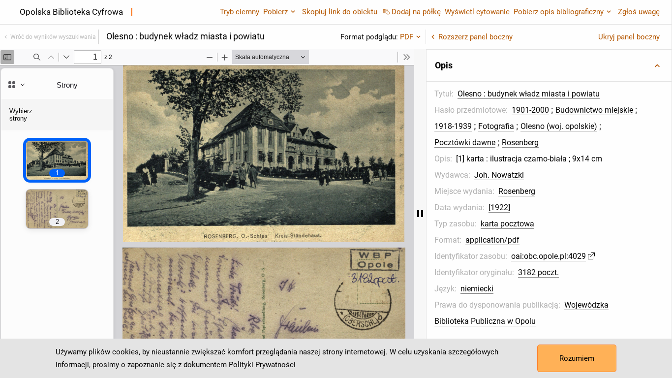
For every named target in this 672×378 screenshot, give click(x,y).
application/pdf (492, 240)
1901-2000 (530, 110)
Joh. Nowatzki (499, 175)
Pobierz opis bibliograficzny (559, 11)
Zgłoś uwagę (639, 11)
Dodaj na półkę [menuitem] (416, 11)
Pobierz (275, 11)
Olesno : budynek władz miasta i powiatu (529, 93)
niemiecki (476, 288)
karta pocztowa (507, 223)
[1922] (499, 207)
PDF (406, 36)
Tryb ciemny (239, 11)
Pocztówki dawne (464, 142)
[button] (549, 65)
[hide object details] (420, 213)
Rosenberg (520, 142)
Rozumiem (576, 358)
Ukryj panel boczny (629, 36)
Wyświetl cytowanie (477, 11)
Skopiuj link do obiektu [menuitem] (339, 11)
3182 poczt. (538, 272)
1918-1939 (453, 126)
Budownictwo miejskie (594, 110)
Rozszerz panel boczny (475, 36)
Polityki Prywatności (262, 364)
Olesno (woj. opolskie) (558, 126)
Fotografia (496, 126)
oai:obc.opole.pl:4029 (548, 256)
